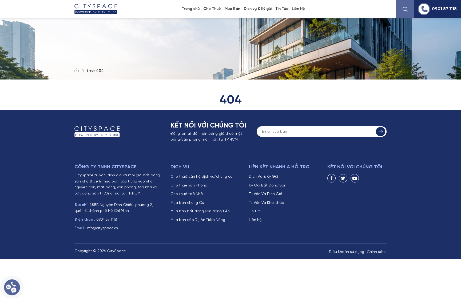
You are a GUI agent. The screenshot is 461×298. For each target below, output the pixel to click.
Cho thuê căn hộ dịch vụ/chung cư (201, 177)
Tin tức (255, 211)
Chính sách (377, 252)
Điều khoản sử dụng (346, 252)
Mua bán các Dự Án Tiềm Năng (197, 220)
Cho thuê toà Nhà (186, 194)
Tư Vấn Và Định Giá (265, 194)
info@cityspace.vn (96, 228)
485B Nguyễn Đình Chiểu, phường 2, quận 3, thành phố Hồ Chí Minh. (113, 208)
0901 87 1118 (95, 220)
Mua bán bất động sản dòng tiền (200, 211)
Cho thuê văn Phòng (188, 186)
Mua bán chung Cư (187, 203)
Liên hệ (255, 220)
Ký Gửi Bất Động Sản (267, 186)
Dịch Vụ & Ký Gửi (263, 177)
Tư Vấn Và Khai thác (266, 203)
